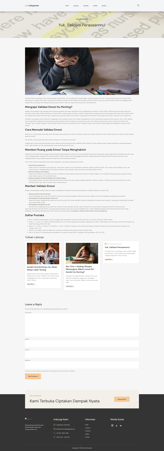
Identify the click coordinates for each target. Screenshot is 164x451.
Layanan (76, 6)
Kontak (104, 6)
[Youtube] (120, 425)
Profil (67, 6)
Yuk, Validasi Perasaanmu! (117, 247)
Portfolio (86, 6)
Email (27, 350)
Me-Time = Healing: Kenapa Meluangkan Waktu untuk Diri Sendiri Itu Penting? (80, 269)
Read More (30, 284)
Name (27, 339)
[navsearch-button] (138, 6)
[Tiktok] (116, 425)
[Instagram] (112, 425)
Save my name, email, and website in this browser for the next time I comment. (51, 371)
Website (27, 360)
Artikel (95, 6)
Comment (28, 312)
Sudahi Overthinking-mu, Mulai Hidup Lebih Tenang (42, 268)
